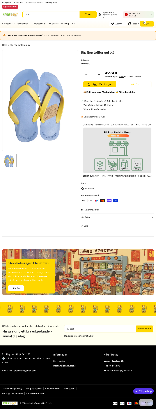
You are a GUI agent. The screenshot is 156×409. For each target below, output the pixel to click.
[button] (147, 24)
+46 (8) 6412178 (22, 354)
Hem (4, 45)
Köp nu (135, 84)
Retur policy (59, 361)
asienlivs (31, 403)
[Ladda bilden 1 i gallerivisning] (10, 160)
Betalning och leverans (64, 366)
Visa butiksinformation (95, 109)
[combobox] (59, 14)
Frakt (121, 77)
